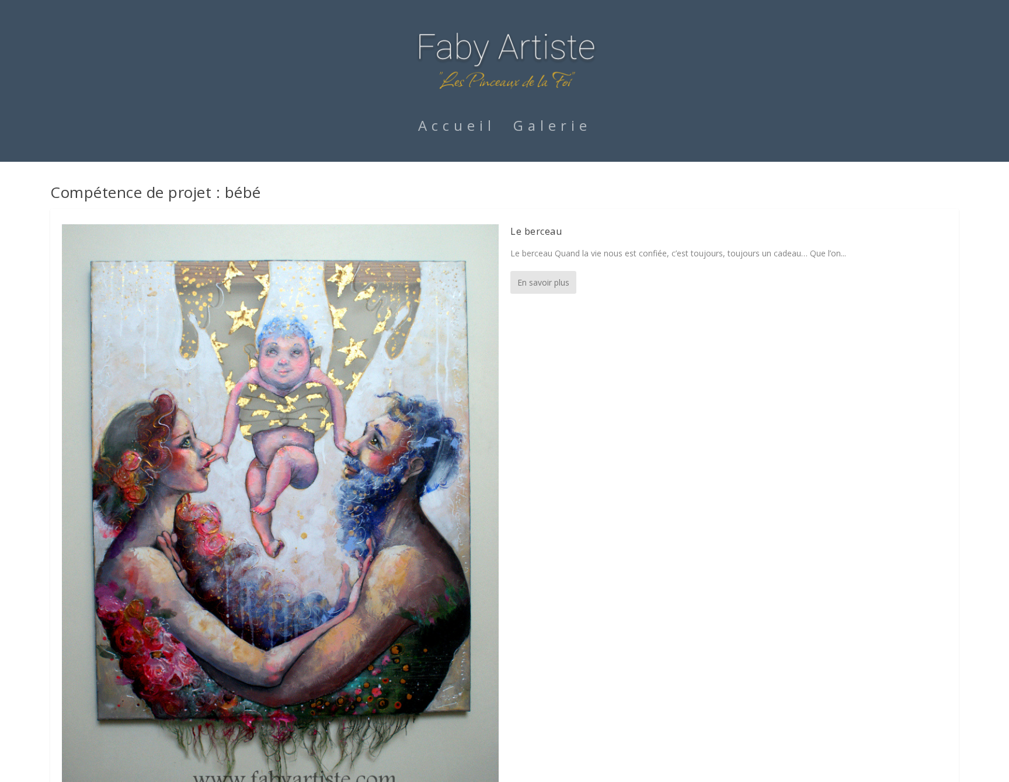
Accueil (457, 128)
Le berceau (536, 231)
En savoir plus (543, 282)
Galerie (552, 128)
